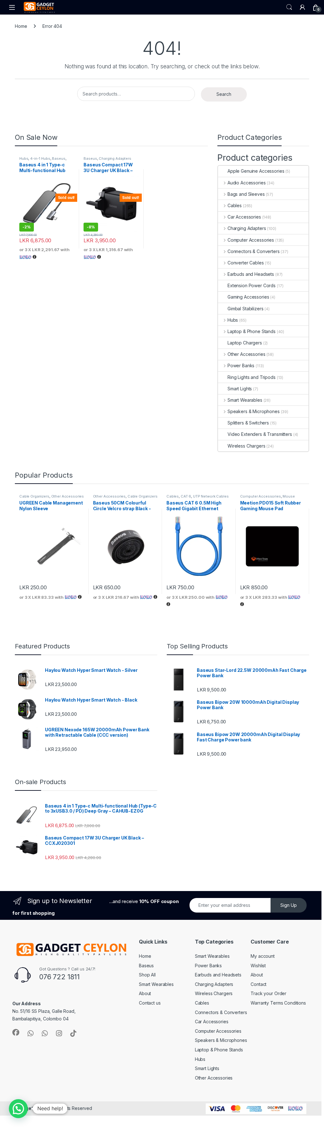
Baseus (58, 158)
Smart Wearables (244, 400)
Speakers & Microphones (253, 411)
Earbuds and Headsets (250, 274)
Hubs (23, 158)
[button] (18, 1108)
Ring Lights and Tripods (251, 377)
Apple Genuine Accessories (255, 171)
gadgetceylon (32, 1108)
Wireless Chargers (246, 446)
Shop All (147, 974)
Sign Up (288, 905)
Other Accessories (246, 354)
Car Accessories (244, 217)
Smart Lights (239, 388)
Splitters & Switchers (248, 422)
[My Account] (302, 7)
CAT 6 (186, 496)
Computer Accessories (250, 240)
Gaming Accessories (248, 297)
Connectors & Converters (253, 251)
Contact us (150, 1003)
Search (289, 7)
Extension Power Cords (251, 285)
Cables (234, 205)
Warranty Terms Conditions (278, 1003)
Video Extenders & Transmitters (259, 434)
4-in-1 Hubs (40, 158)
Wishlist (258, 965)
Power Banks (240, 365)
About (145, 993)
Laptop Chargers (244, 342)
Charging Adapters (115, 158)
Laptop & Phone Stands (251, 331)
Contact (258, 984)
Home (21, 26)
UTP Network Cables (210, 496)
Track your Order (268, 993)
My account (263, 956)
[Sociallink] (15, 1032)
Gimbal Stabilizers (245, 308)
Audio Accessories (246, 182)
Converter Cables (245, 262)
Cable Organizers (34, 496)
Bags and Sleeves (246, 194)
